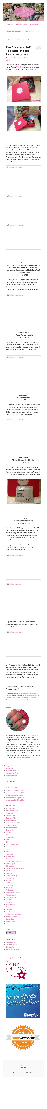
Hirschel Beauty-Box (13, 876)
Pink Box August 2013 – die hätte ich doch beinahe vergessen (18, 50)
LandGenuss (16, 698)
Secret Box (10, 919)
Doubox (9, 847)
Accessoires (10, 808)
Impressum (23, 1065)
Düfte (8, 849)
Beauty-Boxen (33, 694)
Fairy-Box (9, 854)
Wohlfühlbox (10, 921)
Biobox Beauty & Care (13, 823)
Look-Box (9, 885)
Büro (7, 835)
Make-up (9, 888)
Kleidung (9, 883)
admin (8, 60)
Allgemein (9, 813)
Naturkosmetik (11, 895)
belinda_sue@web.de (23, 757)
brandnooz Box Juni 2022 (15, 793)
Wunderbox (10, 924)
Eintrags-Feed (11, 770)
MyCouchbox (10, 890)
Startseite (10, 24)
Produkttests (34, 24)
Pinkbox (8, 696)
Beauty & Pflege (21, 24)
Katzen (8, 880)
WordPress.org (11, 775)
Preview (9, 902)
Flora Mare (36, 696)
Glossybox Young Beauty (15, 868)
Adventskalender (12, 811)
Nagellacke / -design (13, 892)
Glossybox (10, 866)
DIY (38, 31)
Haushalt (9, 873)
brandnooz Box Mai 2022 (15, 795)
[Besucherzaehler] (11, 934)
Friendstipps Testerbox (14, 861)
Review (8, 907)
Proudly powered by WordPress (23, 1073)
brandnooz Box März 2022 (15, 800)
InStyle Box (10, 878)
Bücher (8, 832)
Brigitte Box (10, 830)
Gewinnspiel (10, 864)
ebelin (8, 851)
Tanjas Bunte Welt (12, 949)
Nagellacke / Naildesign (14, 31)
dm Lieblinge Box (12, 844)
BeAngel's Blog (11, 942)
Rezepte (9, 909)
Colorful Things (11, 945)
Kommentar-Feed (12, 773)
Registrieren (10, 766)
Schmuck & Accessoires (14, 914)
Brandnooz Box (11, 827)
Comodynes (29, 696)
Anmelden (9, 768)
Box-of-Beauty (11, 825)
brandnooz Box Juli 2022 (15, 790)
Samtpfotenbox (11, 912)
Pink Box (19, 67)
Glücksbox (10, 871)
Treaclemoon (10, 700)
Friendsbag (10, 859)
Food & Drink (29, 31)
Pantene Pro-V (25, 698)
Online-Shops (11, 897)
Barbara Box (10, 815)
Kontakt (23, 1068)
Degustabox (10, 837)
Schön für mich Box (13, 916)
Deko (8, 839)
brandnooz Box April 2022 (15, 797)
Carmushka (10, 947)
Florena (8, 698)
